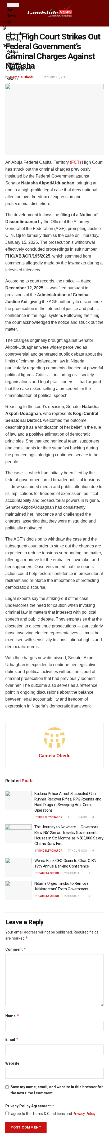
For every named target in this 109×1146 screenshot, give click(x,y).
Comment (15, 949)
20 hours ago (74, 873)
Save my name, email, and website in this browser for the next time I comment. (57, 1090)
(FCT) (75, 162)
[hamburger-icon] (13, 5)
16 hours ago (77, 817)
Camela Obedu (22, 77)
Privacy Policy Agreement (29, 1105)
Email (12, 1039)
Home (12, 10)
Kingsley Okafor (50, 817)
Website (12, 1063)
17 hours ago (77, 850)
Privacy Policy (84, 1114)
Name (12, 1015)
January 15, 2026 (55, 77)
